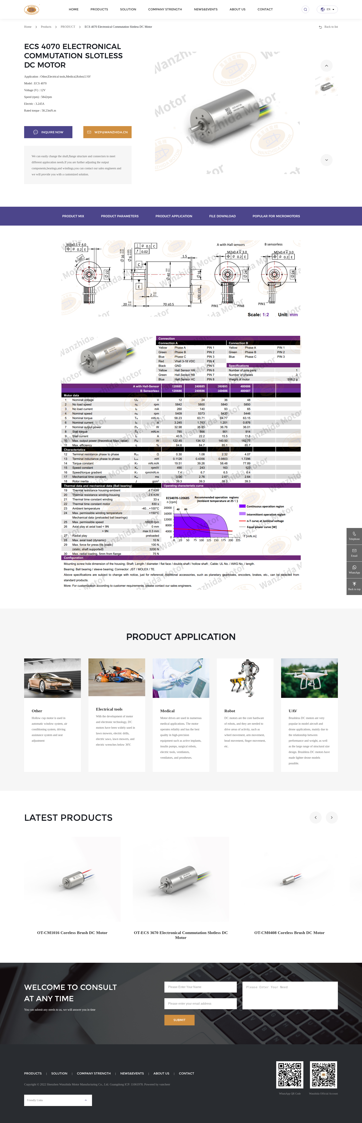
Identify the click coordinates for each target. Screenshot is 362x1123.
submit (179, 1020)
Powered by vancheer (157, 1084)
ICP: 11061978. (134, 1084)
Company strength (165, 9)
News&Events (206, 9)
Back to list (331, 26)
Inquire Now (52, 132)
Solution (128, 9)
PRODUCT (68, 26)
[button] (327, 66)
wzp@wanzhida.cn (111, 132)
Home (73, 9)
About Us (237, 9)
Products (99, 9)
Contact (265, 9)
